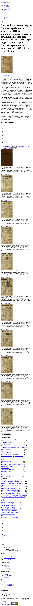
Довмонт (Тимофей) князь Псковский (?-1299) (13, 497)
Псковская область (6, 461)
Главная (6, 5)
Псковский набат (5, 449)
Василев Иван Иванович (7, 515)
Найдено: (13, 148)
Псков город (4, 474)
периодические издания (7, 442)
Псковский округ (5, 476)
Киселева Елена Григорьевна (8, 505)
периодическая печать (6, 444)
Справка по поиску (6, 146)
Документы (7, 6)
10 (4, 141)
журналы (3, 451)
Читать (2, 54)
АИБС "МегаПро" (8, 559)
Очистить (3, 436)
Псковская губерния (6, 463)
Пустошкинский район (7, 466)
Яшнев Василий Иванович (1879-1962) (11, 488)
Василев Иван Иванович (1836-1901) (10, 491)
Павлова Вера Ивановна (7, 486)
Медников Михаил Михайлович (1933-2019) (12, 485)
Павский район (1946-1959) (8, 473)
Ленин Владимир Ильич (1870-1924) (10, 493)
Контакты (6, 577)
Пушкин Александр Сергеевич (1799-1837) (12, 483)
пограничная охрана (6, 452)
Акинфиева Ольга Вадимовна (9, 510)
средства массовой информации (9, 454)
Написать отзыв (8, 575)
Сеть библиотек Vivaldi (10, 587)
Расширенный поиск (24, 146)
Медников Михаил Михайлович (9, 509)
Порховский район (6, 471)
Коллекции (7, 9)
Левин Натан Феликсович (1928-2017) (11, 490)
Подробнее (7, 174)
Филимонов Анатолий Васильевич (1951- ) (12, 481)
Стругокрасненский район (8, 469)
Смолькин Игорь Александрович (9, 512)
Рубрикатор (7, 8)
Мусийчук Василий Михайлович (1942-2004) (13, 495)
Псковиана (6, 583)
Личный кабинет (5, 2)
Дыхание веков (8, 584)
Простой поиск (8, 556)
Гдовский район (5, 75)
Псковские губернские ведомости (10, 445)
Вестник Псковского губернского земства (12, 456)
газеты (2, 440)
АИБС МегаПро (5, 148)
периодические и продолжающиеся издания (12, 447)
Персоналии (7, 11)
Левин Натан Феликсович (8, 507)
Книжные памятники (9, 585)
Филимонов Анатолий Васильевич (10, 503)
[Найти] (15, 439)
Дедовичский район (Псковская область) (11, 464)
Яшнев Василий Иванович (8, 514)
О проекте (6, 574)
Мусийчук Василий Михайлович (9, 517)
